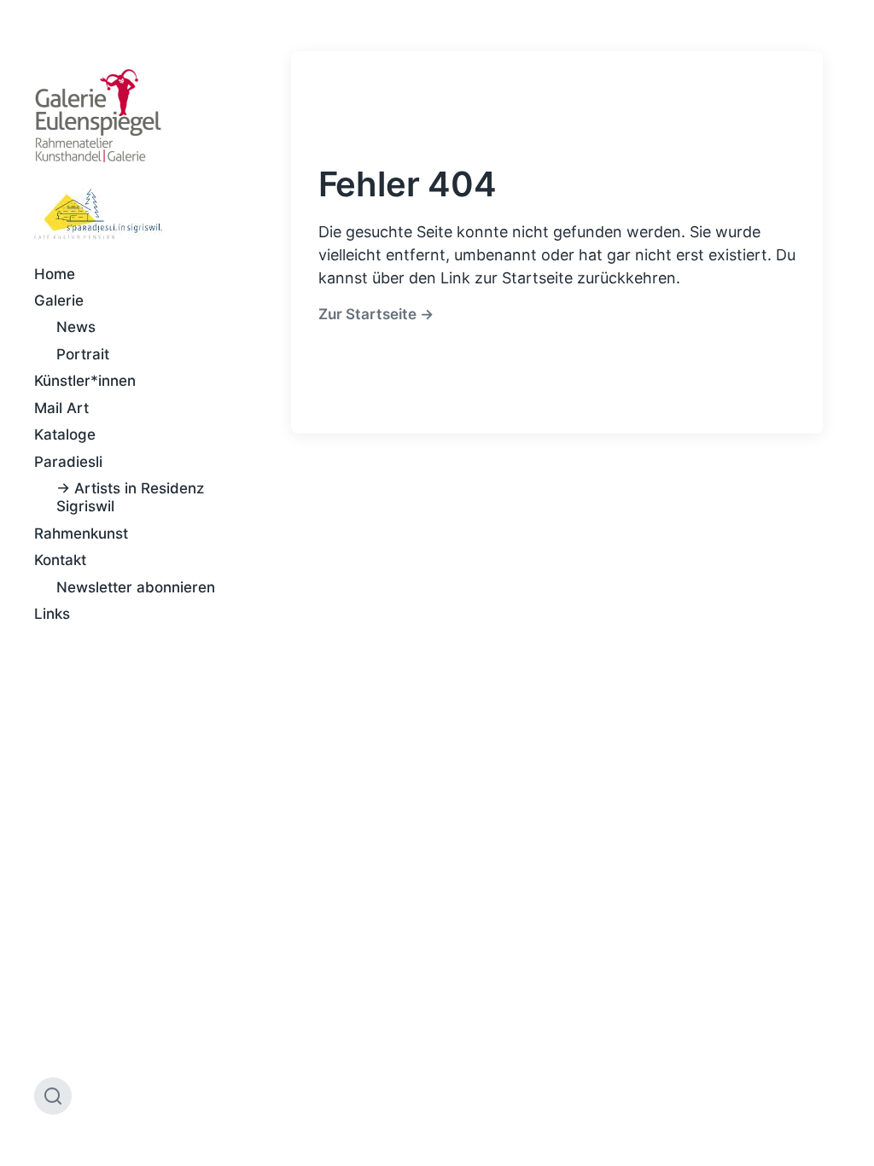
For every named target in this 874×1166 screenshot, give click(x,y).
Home (54, 274)
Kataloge (65, 434)
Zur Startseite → (376, 314)
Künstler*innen (85, 380)
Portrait (82, 354)
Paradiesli (68, 461)
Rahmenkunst (81, 533)
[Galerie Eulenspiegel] (98, 115)
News (76, 326)
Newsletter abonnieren (135, 587)
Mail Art (61, 408)
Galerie (59, 300)
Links (52, 613)
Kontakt (60, 559)
